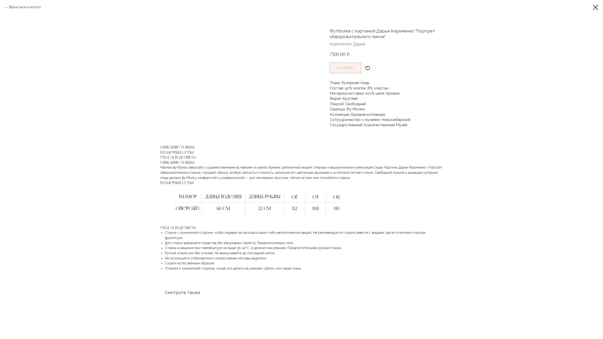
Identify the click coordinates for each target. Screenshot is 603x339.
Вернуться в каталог (25, 7)
